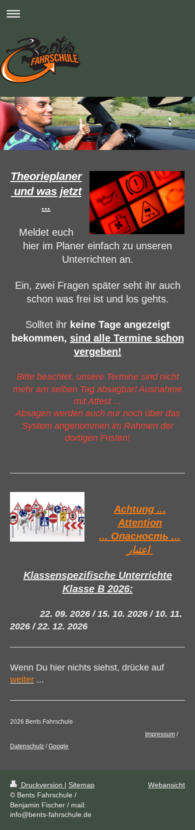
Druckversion (41, 785)
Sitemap (81, 785)
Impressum (160, 734)
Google (58, 746)
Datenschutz (27, 746)
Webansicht (166, 785)
